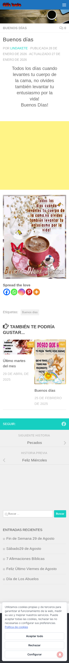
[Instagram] (21, 292)
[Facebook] (6, 292)
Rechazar (34, 645)
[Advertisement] (34, 155)
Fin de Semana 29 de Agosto (30, 538)
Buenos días (15, 28)
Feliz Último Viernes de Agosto (31, 569)
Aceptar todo (34, 636)
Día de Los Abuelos (22, 579)
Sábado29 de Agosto (23, 549)
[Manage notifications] (60, 655)
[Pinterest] (29, 292)
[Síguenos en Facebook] (64, 424)
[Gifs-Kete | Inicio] (15, 5)
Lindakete (19, 48)
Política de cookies (16, 627)
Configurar (34, 654)
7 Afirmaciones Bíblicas (25, 559)
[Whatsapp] (14, 292)
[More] (36, 292)
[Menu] (64, 5)
